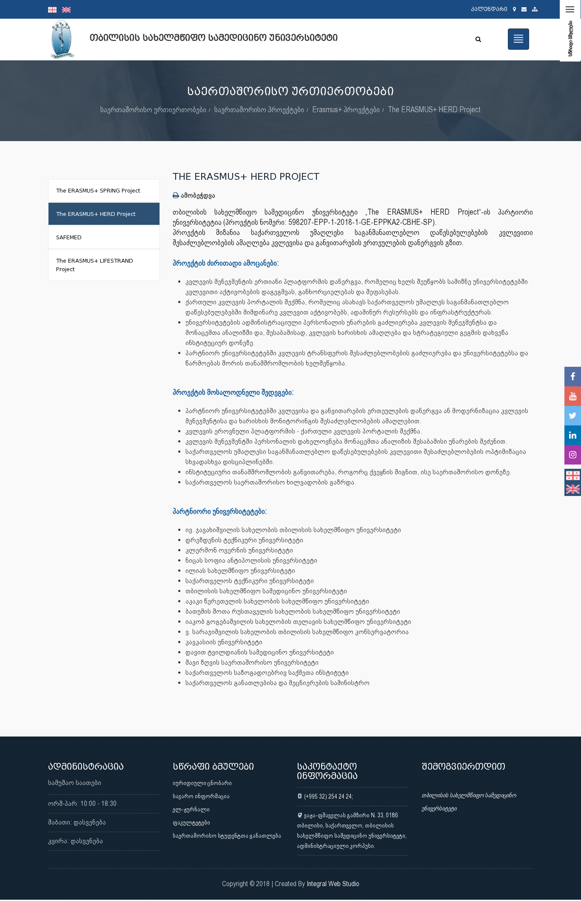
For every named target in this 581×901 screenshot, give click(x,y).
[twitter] (572, 416)
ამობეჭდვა (197, 195)
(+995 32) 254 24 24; (328, 796)
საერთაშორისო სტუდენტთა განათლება (227, 835)
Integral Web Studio (333, 884)
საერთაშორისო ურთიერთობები (153, 109)
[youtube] (573, 396)
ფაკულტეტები (191, 822)
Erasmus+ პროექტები (346, 109)
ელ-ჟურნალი (191, 809)
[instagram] (573, 455)
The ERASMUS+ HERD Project (434, 109)
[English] (68, 9)
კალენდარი (489, 9)
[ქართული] (55, 9)
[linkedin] (573, 435)
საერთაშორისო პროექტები (259, 109)
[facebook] (572, 376)
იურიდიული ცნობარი (202, 782)
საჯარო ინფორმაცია (201, 796)
